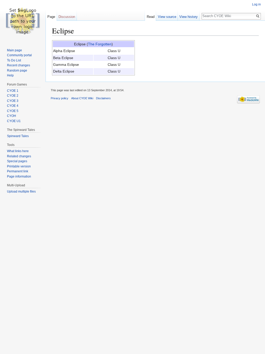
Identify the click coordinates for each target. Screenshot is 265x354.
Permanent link (17, 171)
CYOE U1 (14, 121)
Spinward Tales (18, 136)
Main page (14, 50)
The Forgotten (100, 44)
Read (150, 17)
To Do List (14, 60)
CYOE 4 (12, 106)
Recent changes (18, 65)
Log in (256, 4)
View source (167, 17)
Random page (17, 70)
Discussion (66, 17)
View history (188, 17)
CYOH (11, 116)
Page (51, 17)
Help (10, 75)
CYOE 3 (12, 101)
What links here (18, 151)
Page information (19, 176)
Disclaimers (103, 98)
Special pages (17, 161)
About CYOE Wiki (82, 98)
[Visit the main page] (22, 20)
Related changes (19, 156)
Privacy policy (59, 98)
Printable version (19, 166)
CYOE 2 (12, 95)
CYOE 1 (12, 91)
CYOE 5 (12, 111)
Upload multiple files (21, 191)
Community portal (19, 55)
